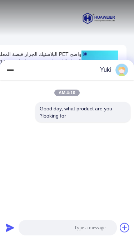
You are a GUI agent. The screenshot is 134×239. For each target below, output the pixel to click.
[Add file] (125, 227)
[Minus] (10, 70)
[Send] (10, 227)
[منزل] (99, 18)
